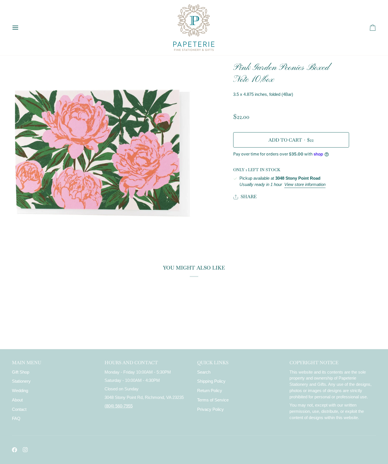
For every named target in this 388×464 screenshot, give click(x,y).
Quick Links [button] (212, 363)
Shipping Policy (211, 381)
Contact (19, 409)
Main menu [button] (26, 363)
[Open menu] (20, 27)
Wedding (20, 390)
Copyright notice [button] (314, 363)
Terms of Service (213, 400)
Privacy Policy (210, 409)
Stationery (21, 381)
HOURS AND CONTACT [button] (131, 363)
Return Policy (209, 390)
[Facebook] (14, 449)
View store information (305, 184)
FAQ (16, 418)
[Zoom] (23, 234)
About (17, 400)
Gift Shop (20, 372)
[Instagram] (25, 449)
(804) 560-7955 (119, 406)
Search (203, 372)
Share (249, 197)
